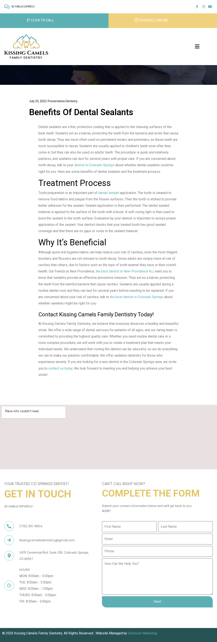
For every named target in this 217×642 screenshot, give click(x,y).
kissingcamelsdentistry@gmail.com (47, 540)
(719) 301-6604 (30, 526)
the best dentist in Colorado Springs (136, 297)
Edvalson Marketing (143, 633)
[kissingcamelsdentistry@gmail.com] (9, 540)
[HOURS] (9, 585)
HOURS (24, 569)
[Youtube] (210, 6)
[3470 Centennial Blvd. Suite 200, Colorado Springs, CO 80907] (9, 556)
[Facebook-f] (197, 6)
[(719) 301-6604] (9, 526)
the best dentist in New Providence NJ (124, 271)
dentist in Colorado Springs (94, 165)
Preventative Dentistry (63, 101)
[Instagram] (203, 6)
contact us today (60, 368)
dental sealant (108, 193)
